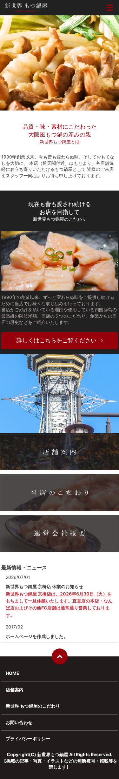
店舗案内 (14, 689)
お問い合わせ (19, 722)
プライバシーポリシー (28, 738)
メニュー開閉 (110, 7)
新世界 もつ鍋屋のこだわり (33, 705)
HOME (12, 673)
